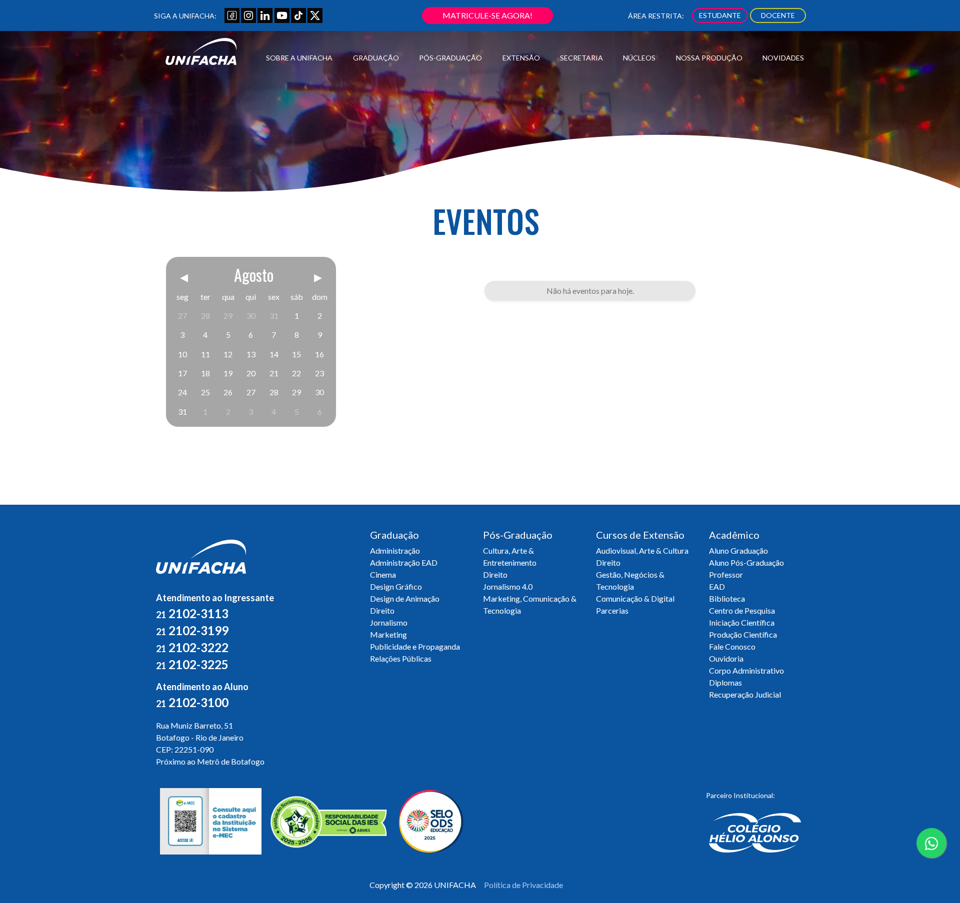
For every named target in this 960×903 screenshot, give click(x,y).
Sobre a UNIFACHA (299, 57)
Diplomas (725, 682)
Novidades (783, 57)
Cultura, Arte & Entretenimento (509, 556)
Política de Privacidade (523, 885)
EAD (717, 586)
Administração (395, 550)
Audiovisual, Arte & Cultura (642, 550)
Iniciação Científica (741, 622)
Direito (382, 610)
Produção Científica (743, 634)
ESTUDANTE (720, 15)
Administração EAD (404, 562)
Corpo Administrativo (746, 670)
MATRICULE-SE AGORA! (487, 15)
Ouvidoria (726, 658)
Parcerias (612, 610)
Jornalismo (389, 622)
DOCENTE (778, 15)
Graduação (376, 57)
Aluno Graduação (738, 550)
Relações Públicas (401, 658)
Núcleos (639, 57)
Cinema (383, 574)
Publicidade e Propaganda (415, 646)
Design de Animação (405, 598)
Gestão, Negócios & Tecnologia (630, 580)
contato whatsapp (931, 857)
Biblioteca (727, 598)
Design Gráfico (396, 586)
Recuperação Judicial (745, 694)
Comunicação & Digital (635, 598)
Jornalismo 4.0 (507, 586)
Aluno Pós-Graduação (746, 562)
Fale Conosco (732, 646)
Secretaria (581, 57)
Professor (726, 574)
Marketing (388, 634)
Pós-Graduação (450, 57)
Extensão (521, 57)
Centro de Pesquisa (742, 610)
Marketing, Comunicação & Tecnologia (529, 604)
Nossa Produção (709, 57)
